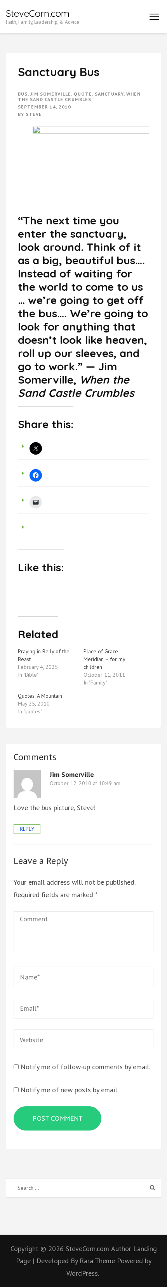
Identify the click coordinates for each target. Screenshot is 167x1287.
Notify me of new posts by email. (69, 1089)
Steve (34, 114)
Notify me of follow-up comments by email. (85, 1066)
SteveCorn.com (38, 13)
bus (23, 94)
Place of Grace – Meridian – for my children (104, 659)
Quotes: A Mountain (40, 695)
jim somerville (50, 94)
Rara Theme (98, 1260)
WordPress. (82, 1273)
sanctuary (109, 94)
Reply (27, 828)
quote (83, 94)
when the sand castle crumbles (79, 96)
